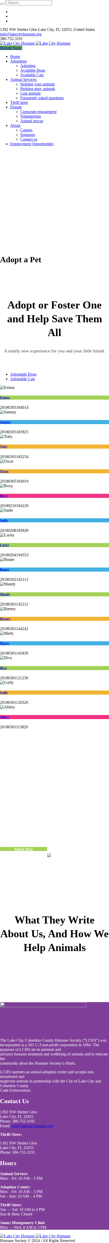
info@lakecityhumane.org (21, 34)
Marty (4, 643)
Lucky (4, 545)
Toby (3, 446)
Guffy (4, 692)
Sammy (5, 422)
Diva (3, 668)
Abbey (4, 717)
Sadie (4, 520)
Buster (4, 569)
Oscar (4, 471)
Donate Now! (11, 48)
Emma (5, 397)
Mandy (5, 594)
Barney (5, 619)
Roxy (4, 496)
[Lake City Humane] (35, 43)
